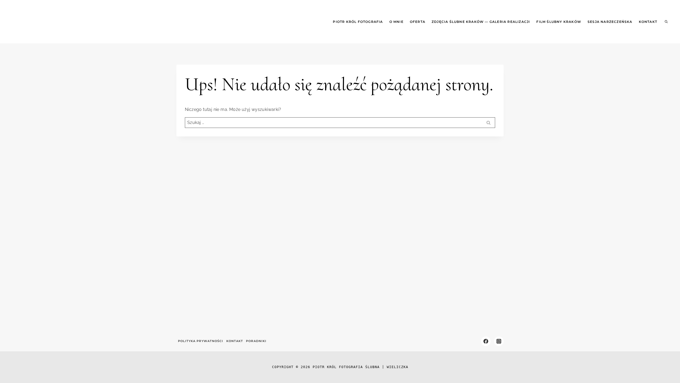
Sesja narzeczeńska (610, 22)
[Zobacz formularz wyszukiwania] (666, 22)
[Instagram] (499, 341)
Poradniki (256, 341)
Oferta (417, 22)
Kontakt (648, 22)
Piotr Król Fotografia (358, 22)
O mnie (396, 22)
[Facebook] (486, 341)
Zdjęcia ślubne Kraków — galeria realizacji (481, 22)
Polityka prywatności (200, 341)
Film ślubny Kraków (558, 22)
